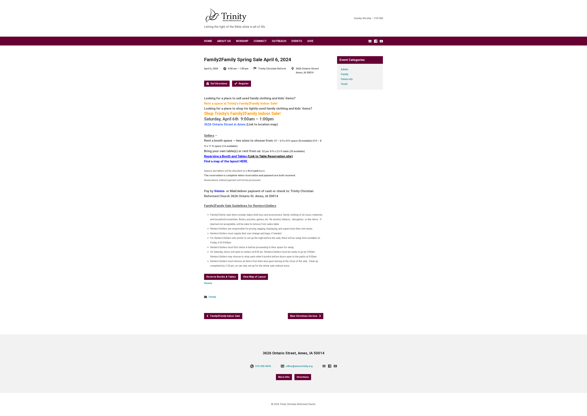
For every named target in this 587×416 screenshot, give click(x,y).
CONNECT (260, 41)
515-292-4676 (263, 366)
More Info (284, 377)
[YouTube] (381, 41)
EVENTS (297, 41)
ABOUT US (224, 41)
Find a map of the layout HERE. (226, 161)
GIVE (310, 41)
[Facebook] (375, 41)
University (347, 79)
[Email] (370, 41)
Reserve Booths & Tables (221, 276)
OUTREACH (279, 41)
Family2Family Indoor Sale (225, 316)
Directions (303, 377)
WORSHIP (242, 41)
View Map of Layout (254, 276)
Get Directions (218, 83)
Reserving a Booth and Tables (225, 156)
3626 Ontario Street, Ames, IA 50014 (293, 353)
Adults (344, 69)
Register (243, 83)
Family (212, 296)
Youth (344, 84)
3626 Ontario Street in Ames (225, 124)
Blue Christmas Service (304, 316)
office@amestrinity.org (299, 366)
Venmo (219, 191)
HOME (208, 41)
